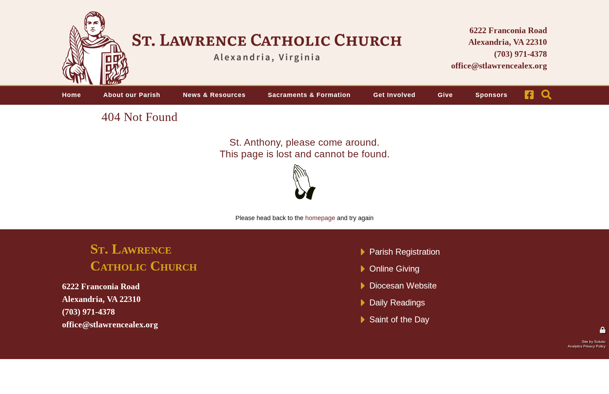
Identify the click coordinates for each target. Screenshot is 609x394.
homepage (320, 218)
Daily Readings (397, 302)
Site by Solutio (593, 342)
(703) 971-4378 (520, 54)
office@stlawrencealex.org (499, 65)
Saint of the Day (399, 319)
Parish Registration (404, 251)
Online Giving (394, 268)
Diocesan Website (403, 285)
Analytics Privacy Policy (586, 346)
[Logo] (231, 48)
